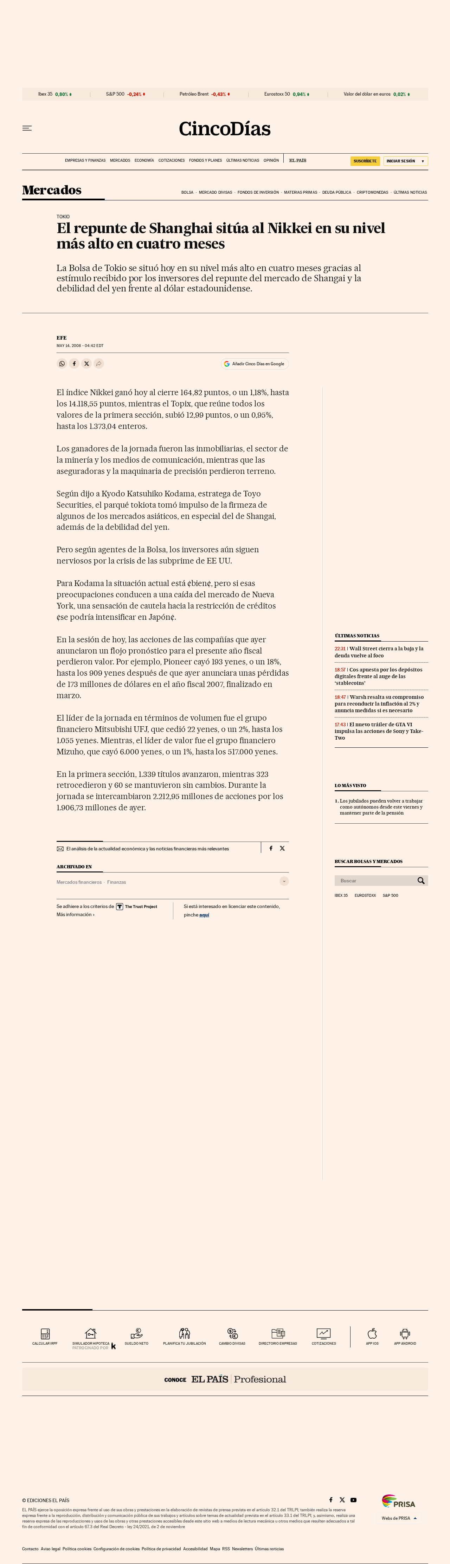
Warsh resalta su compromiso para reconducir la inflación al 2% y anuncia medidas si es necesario (379, 704)
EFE (62, 338)
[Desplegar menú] (27, 128)
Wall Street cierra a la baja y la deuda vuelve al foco (379, 651)
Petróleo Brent (194, 94)
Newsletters (242, 1549)
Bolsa (187, 192)
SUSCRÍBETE (365, 161)
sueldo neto (136, 1343)
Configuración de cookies (117, 1549)
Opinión (271, 160)
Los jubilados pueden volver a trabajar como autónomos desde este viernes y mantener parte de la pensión (381, 807)
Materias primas (300, 192)
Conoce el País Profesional (225, 1379)
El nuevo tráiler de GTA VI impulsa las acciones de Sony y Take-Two (379, 731)
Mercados (120, 160)
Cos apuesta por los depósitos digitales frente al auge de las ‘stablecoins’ (379, 676)
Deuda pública (336, 192)
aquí (204, 915)
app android (405, 1343)
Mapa (215, 1549)
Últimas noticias (242, 160)
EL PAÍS (294, 158)
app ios (372, 1343)
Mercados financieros (79, 882)
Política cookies (77, 1549)
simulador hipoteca (90, 1343)
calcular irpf (44, 1343)
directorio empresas (278, 1343)
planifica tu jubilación (184, 1343)
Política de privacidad (161, 1549)
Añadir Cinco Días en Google (258, 363)
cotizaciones (324, 1343)
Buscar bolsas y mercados (369, 861)
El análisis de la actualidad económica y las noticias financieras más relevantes (147, 848)
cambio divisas (232, 1343)
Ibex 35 (45, 94)
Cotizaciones (172, 160)
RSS (226, 1549)
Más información (74, 914)
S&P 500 (115, 94)
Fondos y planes (205, 160)
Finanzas (116, 882)
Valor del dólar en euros (367, 94)
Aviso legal (50, 1549)
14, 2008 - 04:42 (80, 345)
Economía (144, 160)
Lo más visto (350, 785)
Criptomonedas (372, 192)
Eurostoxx (365, 896)
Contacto (30, 1549)
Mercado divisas (215, 192)
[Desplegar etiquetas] (284, 881)
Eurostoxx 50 (277, 94)
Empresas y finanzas (85, 160)
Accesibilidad (195, 1549)
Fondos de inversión (258, 192)
